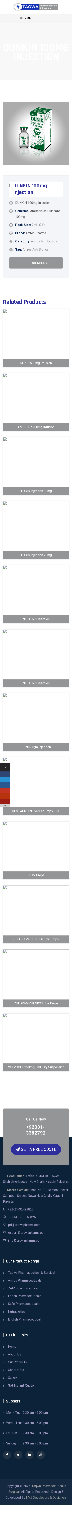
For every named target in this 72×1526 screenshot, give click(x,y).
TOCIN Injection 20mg (36, 548)
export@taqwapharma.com (27, 1233)
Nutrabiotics (16, 1312)
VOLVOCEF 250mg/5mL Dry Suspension (36, 1054)
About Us (14, 1354)
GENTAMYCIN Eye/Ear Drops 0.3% (36, 801)
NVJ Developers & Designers (46, 1497)
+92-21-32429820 (21, 1209)
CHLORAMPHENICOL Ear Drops (36, 993)
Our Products (17, 1362)
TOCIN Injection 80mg (36, 484)
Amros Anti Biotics (44, 241)
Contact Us (16, 1370)
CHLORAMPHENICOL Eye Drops (36, 929)
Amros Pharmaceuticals (24, 1280)
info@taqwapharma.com (25, 1240)
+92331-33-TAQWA (22, 1217)
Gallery (13, 1378)
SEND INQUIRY (37, 263)
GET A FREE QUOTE (38, 1149)
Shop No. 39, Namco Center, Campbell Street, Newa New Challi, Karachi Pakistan (36, 1195)
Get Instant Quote (21, 1385)
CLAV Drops (35, 868)
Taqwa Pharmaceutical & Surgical (31, 1273)
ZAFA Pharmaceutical (23, 1288)
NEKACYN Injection (36, 612)
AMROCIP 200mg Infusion (36, 417)
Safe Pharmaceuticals (23, 1304)
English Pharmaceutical (24, 1319)
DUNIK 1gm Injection (36, 740)
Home (12, 1346)
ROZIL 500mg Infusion (36, 356)
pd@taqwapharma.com (24, 1225)
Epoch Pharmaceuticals (24, 1296)
